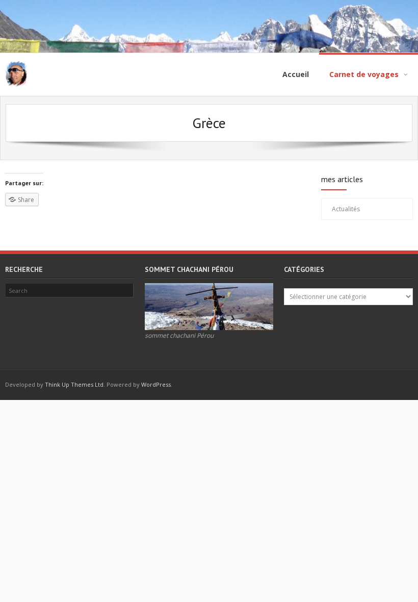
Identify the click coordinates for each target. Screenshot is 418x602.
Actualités (346, 209)
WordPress (156, 384)
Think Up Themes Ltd (74, 384)
